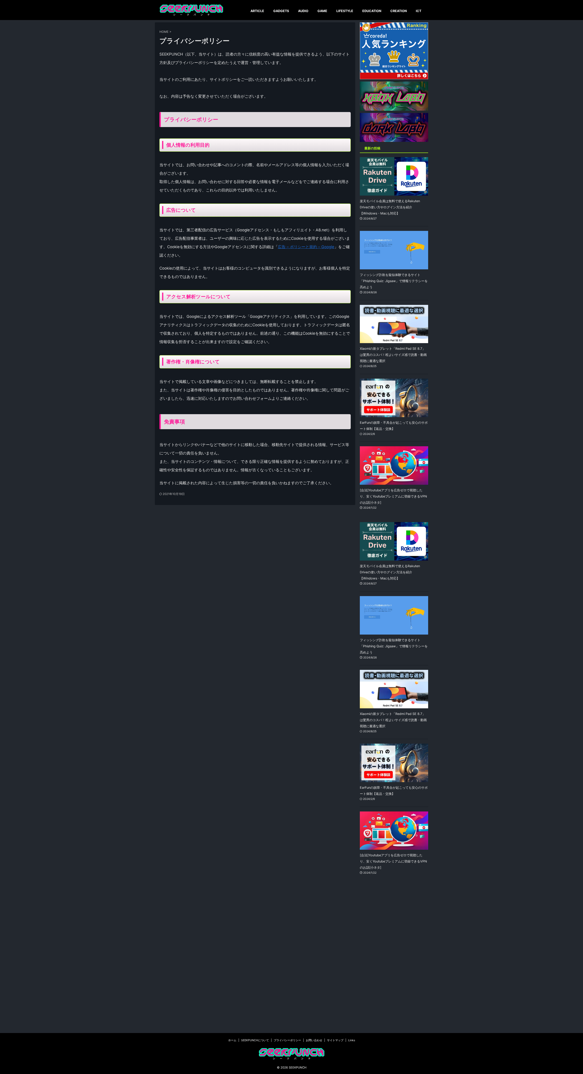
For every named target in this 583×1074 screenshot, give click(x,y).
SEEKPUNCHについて (255, 1040)
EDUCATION (371, 11)
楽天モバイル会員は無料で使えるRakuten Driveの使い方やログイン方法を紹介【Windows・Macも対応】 (390, 207)
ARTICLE (257, 11)
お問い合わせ (314, 1040)
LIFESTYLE (344, 11)
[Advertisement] (394, 958)
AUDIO (303, 11)
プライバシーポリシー (287, 1040)
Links (351, 1040)
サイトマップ (335, 1040)
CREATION (398, 11)
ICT (418, 11)
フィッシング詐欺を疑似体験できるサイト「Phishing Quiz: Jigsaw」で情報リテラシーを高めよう (394, 281)
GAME (322, 11)
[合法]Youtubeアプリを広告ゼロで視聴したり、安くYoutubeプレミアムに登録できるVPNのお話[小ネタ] (393, 496)
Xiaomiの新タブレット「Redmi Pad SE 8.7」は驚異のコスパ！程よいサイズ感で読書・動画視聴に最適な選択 (393, 355)
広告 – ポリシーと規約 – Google (306, 247)
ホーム (232, 1040)
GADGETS (281, 11)
